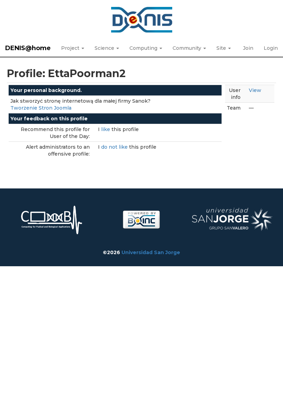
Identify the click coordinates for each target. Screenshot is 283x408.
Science (105, 48)
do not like (115, 147)
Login (271, 48)
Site (221, 48)
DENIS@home (28, 48)
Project (71, 48)
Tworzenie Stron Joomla (40, 108)
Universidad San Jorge (150, 252)
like (106, 129)
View (255, 90)
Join (248, 48)
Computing (144, 48)
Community (188, 48)
